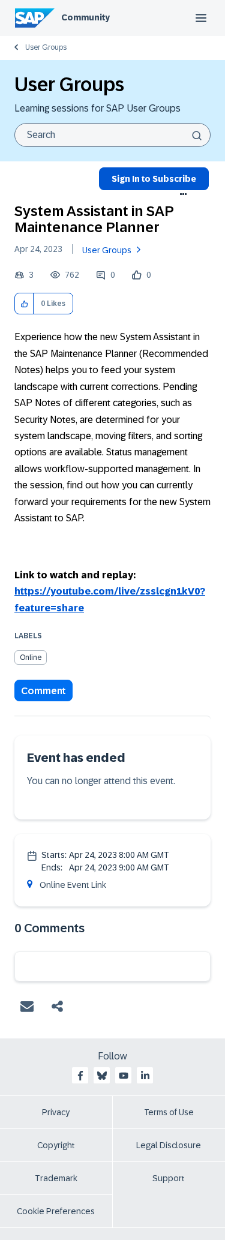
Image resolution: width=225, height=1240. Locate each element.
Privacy (56, 1112)
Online (30, 657)
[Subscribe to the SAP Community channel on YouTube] (123, 1075)
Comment (43, 691)
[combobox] (112, 135)
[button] (24, 303)
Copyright (56, 1145)
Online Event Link (73, 885)
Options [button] (184, 194)
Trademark (56, 1178)
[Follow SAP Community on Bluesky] (102, 1075)
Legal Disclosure (168, 1145)
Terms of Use (169, 1112)
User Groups (46, 47)
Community (85, 17)
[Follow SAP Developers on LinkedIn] (145, 1075)
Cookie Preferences (56, 1211)
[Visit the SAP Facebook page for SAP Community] (80, 1075)
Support (168, 1178)
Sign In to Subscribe (154, 179)
